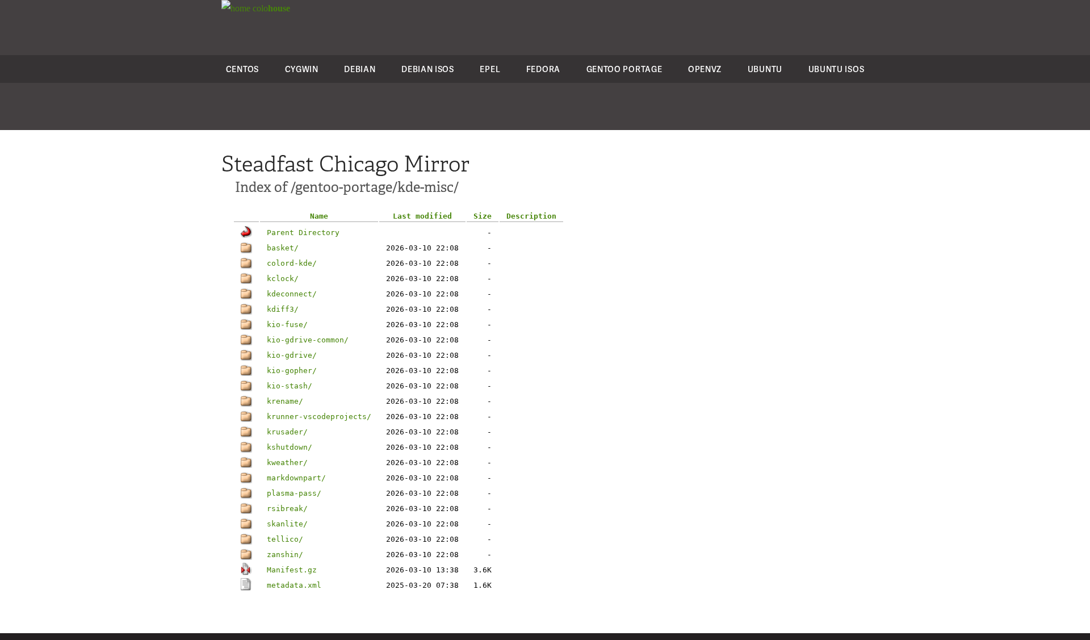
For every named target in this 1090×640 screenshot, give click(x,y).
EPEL (490, 69)
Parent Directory (303, 232)
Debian (359, 69)
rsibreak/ (287, 508)
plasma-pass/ (294, 493)
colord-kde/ (292, 263)
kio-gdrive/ (292, 355)
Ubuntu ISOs (836, 69)
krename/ (285, 401)
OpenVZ (705, 69)
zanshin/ (285, 554)
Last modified (422, 216)
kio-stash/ (289, 386)
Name (319, 216)
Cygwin (301, 69)
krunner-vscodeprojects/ (319, 416)
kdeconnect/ (292, 294)
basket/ (283, 248)
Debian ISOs (427, 69)
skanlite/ (287, 524)
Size (482, 216)
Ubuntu (765, 69)
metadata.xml (294, 585)
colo (270, 8)
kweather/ (287, 462)
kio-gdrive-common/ (308, 340)
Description (531, 216)
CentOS (242, 69)
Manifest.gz (292, 570)
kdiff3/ (283, 309)
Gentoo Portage (624, 69)
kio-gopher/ (292, 370)
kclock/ (283, 278)
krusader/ (287, 432)
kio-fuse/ (287, 324)
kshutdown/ (289, 447)
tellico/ (285, 539)
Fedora (543, 69)
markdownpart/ (296, 478)
